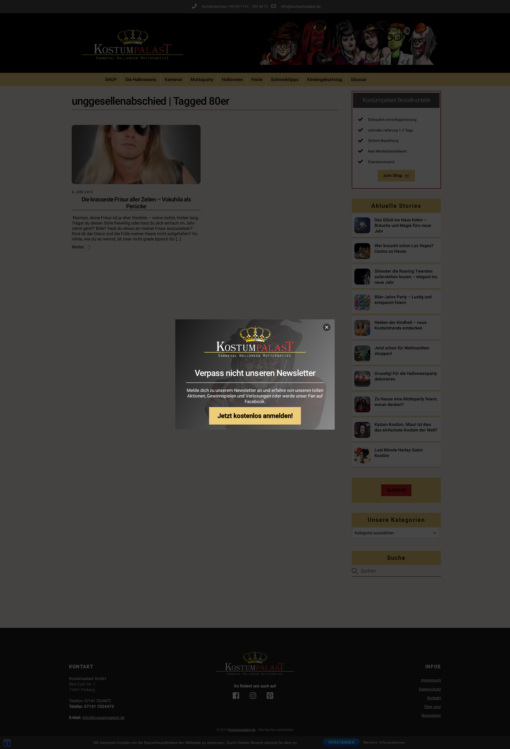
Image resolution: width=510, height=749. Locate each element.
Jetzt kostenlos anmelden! (255, 416)
